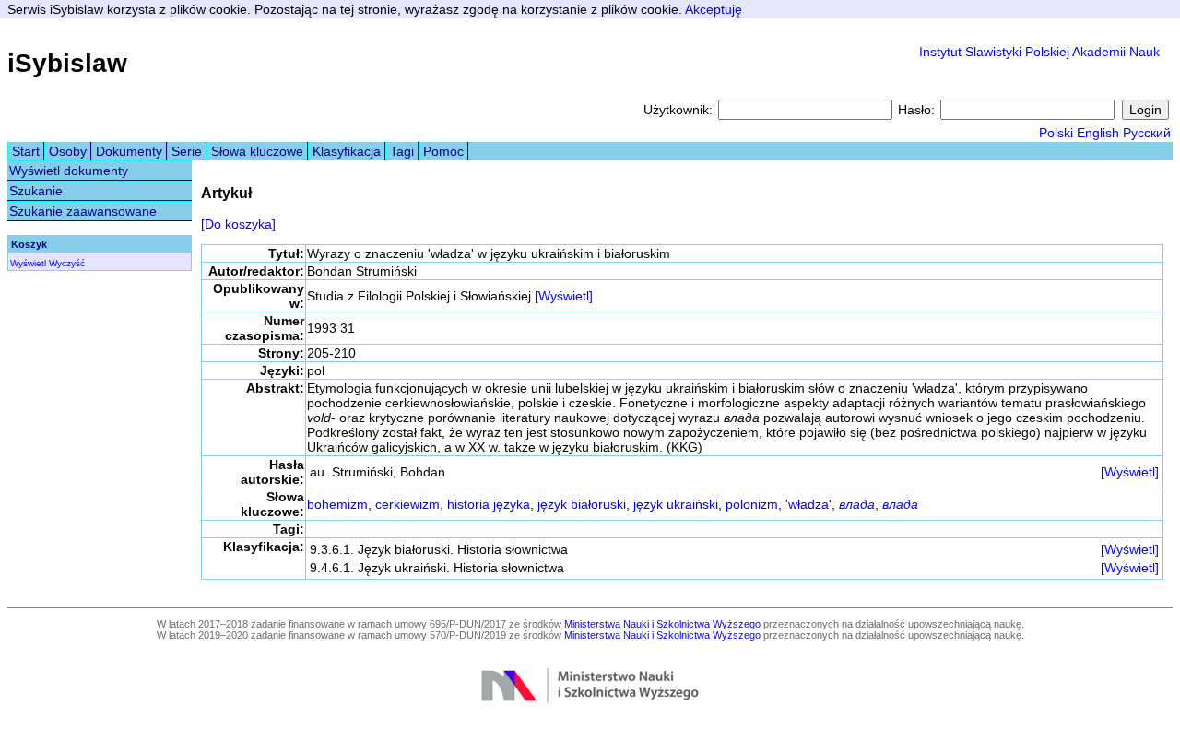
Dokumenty (129, 151)
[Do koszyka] (238, 224)
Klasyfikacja (347, 151)
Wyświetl (28, 263)
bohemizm (337, 504)
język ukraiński (675, 504)
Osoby (68, 151)
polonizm (752, 504)
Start (26, 151)
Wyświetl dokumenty (68, 170)
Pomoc (443, 151)
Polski (1056, 132)
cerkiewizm (407, 504)
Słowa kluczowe (257, 151)
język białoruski (581, 504)
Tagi (402, 151)
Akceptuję (713, 9)
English (1098, 132)
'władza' (808, 504)
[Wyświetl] (564, 295)
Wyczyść (67, 263)
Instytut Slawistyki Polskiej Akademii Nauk (1039, 51)
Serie (186, 151)
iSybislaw (67, 63)
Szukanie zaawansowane (83, 211)
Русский (1147, 132)
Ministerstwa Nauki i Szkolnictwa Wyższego (662, 623)
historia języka (488, 504)
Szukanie (36, 190)
